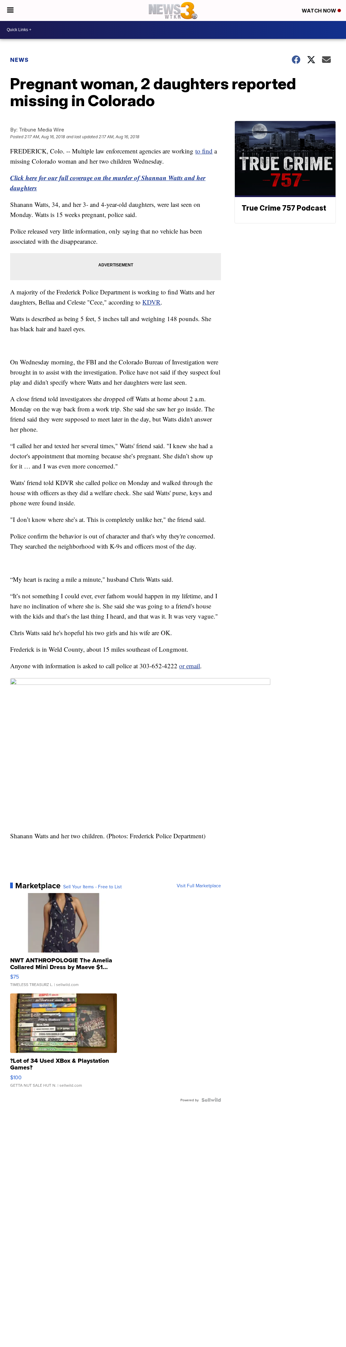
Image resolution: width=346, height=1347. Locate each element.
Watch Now (320, 10)
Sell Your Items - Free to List (92, 886)
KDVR (151, 302)
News (19, 59)
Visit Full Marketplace (199, 885)
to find (204, 151)
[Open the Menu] (10, 10)
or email (189, 666)
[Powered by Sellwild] (211, 1100)
